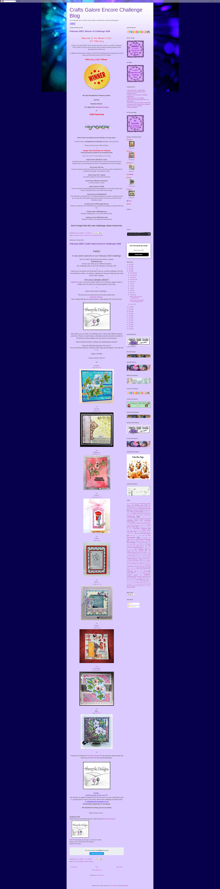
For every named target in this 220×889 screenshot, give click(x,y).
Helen (130, 177)
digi (145, 531)
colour (128, 523)
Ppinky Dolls (139, 571)
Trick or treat (135, 584)
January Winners (145, 547)
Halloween (136, 544)
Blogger (126, 885)
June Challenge (139, 550)
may (149, 558)
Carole (130, 151)
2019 (130, 313)
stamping (138, 579)
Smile (98, 540)
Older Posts (119, 867)
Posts (130, 603)
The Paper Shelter (138, 582)
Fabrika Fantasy (131, 539)
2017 (130, 318)
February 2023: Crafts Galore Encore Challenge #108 (95, 244)
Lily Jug (98, 584)
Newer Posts (74, 867)
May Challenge (134, 560)
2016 (130, 320)
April (131, 290)
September (133, 279)
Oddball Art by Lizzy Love (134, 569)
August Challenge (144, 508)
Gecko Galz (142, 542)
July (131, 283)
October (132, 277)
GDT (136, 542)
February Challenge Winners (137, 541)
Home (72, 23)
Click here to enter (96, 854)
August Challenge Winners (136, 510)
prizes (128, 573)
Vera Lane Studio (144, 584)
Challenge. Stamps (138, 522)
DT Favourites (85, 235)
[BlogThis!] (96, 233)
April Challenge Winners (140, 506)
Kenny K (145, 553)
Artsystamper (134, 508)
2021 (130, 309)
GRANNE (131, 174)
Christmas (146, 522)
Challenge (131, 517)
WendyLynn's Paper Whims (133, 585)
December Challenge (140, 528)
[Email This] (95, 233)
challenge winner (78, 235)
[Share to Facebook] (100, 233)
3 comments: (88, 233)
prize (145, 571)
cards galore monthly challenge (140, 515)
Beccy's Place (135, 511)
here (77, 282)
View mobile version (97, 870)
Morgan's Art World (137, 563)
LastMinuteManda (131, 555)
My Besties (147, 563)
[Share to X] (98, 233)
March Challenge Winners (140, 558)
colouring (142, 523)
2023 (130, 271)
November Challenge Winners (141, 566)
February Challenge (78, 861)
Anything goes (139, 505)
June (131, 286)
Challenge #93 (144, 517)
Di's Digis (139, 531)
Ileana (130, 189)
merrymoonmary (113, 885)
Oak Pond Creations (131, 568)
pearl (147, 569)
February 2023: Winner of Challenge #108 (90, 31)
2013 (130, 326)
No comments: (89, 859)
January (132, 304)
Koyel (130, 200)
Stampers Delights (130, 579)
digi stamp (137, 533)
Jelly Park (129, 549)
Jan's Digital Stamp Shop (96, 235)
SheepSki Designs (102, 107)
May (131, 288)
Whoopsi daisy (146, 585)
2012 (130, 328)
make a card (141, 557)
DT (136, 535)
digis (131, 535)
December (132, 273)
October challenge (142, 568)
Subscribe (138, 254)
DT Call (142, 535)
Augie (98, 411)
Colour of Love (134, 523)
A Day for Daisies (134, 503)
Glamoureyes (129, 544)
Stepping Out (98, 497)
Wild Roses (98, 367)
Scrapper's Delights (132, 574)
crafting (136, 525)
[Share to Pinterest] (101, 233)
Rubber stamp (145, 572)
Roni (130, 204)
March (131, 292)
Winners (129, 587)
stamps (144, 579)
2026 (130, 264)
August (132, 281)
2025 (130, 266)
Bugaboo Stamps (137, 513)
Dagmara (131, 162)
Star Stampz (143, 581)
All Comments (132, 606)
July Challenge (139, 549)
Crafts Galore (142, 525)
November (132, 275)
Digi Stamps (146, 533)
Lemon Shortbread (141, 555)
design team (135, 530)
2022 (130, 307)
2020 (130, 311)
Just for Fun (141, 552)
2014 (130, 324)
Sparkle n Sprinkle (137, 577)
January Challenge (133, 547)
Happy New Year (142, 544)
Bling (144, 511)
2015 (130, 322)
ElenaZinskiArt (144, 537)
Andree (130, 139)
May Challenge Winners (138, 561)
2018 (130, 315)
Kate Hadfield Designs (134, 553)
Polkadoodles (130, 571)
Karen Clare (148, 552)
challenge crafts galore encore (141, 518)
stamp (146, 577)
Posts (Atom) (100, 875)
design (128, 530)
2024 (130, 268)
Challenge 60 (129, 518)
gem (148, 542)
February (132, 294)
